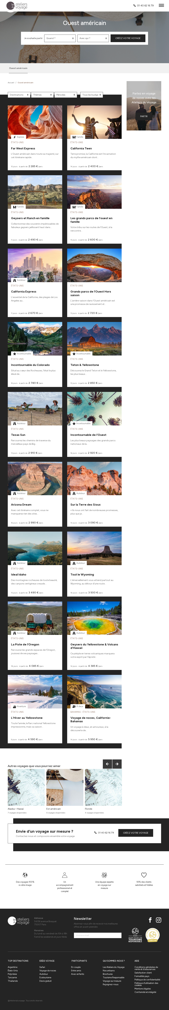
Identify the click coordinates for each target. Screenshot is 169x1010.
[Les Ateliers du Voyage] (14, 5)
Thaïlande (13, 981)
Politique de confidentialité (147, 979)
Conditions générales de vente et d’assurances (146, 968)
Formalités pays (142, 976)
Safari (42, 967)
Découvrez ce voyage (35, 130)
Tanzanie (12, 977)
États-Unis (13, 970)
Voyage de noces (47, 970)
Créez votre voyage (128, 38)
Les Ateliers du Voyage (113, 967)
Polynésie (12, 974)
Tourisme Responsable (113, 977)
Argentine (12, 967)
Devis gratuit (45, 981)
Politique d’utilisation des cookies (146, 984)
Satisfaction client (143, 973)
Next (117, 764)
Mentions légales (143, 988)
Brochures (108, 974)
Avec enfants (77, 974)
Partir (144, 116)
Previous (107, 764)
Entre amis (76, 970)
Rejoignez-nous (110, 984)
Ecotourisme (45, 977)
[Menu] (161, 6)
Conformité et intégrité (145, 992)
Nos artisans (109, 970)
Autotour (43, 974)
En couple (76, 967)
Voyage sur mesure (112, 981)
